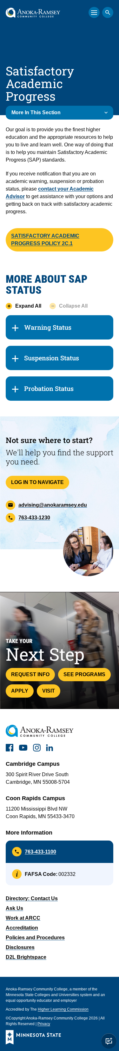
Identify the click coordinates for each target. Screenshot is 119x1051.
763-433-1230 (34, 517)
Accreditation (22, 927)
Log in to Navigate (37, 482)
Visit (48, 691)
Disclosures (20, 947)
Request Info (30, 674)
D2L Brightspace (26, 957)
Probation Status (49, 388)
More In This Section (36, 112)
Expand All (28, 306)
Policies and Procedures (35, 937)
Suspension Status (51, 358)
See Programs (84, 674)
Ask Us (14, 908)
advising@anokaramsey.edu (52, 505)
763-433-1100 (40, 851)
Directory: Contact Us (32, 898)
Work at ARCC (23, 918)
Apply (19, 691)
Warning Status (47, 327)
